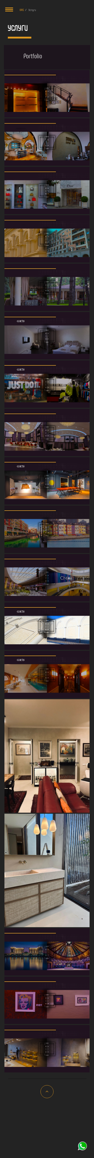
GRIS (22, 9)
